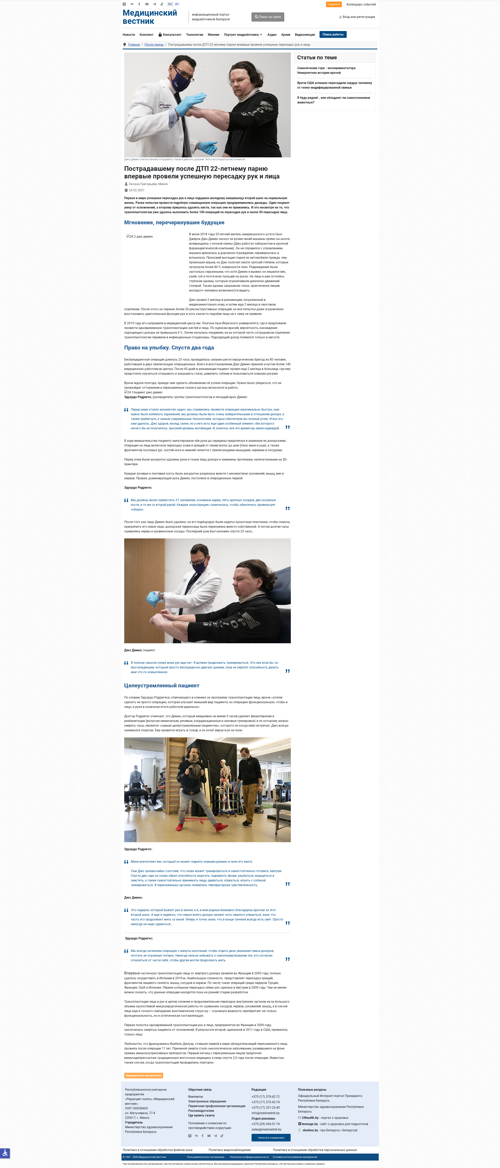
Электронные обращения (207, 1101)
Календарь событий (361, 4)
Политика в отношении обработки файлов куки (157, 1150)
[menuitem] (130, 34)
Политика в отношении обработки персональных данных (315, 1150)
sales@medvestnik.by (266, 1129)
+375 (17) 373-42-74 (266, 1102)
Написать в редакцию (271, 1137)
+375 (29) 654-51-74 (266, 1124)
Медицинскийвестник (150, 17)
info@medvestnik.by (266, 1113)
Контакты (195, 1097)
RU (170, 4)
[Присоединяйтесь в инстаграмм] (124, 4)
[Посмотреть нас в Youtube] (146, 4)
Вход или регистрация (359, 17)
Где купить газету (201, 1115)
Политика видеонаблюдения (230, 1150)
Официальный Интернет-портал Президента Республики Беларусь (330, 1098)
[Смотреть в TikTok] (161, 4)
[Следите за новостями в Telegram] (154, 4)
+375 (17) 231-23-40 (266, 1107)
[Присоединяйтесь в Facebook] (139, 4)
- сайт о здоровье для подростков (335, 1124)
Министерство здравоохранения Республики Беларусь (331, 1109)
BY (177, 4)
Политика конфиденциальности (249, 1157)
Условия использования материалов (295, 1157)
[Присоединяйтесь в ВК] (131, 4)
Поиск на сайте (269, 17)
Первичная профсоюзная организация (216, 1106)
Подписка (334, 4)
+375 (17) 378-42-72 (266, 1097)
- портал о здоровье (325, 1118)
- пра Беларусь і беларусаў (330, 1130)
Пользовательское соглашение (205, 1157)
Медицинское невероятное (144, 1075)
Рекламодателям (201, 1111)
